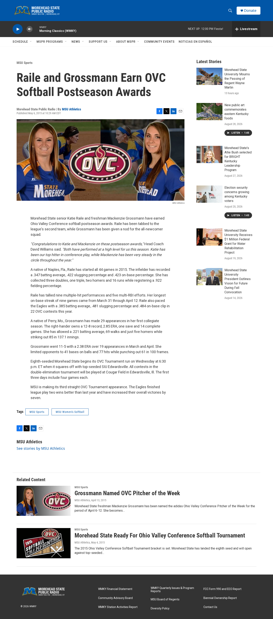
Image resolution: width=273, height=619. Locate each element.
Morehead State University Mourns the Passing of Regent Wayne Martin (237, 78)
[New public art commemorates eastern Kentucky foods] (209, 111)
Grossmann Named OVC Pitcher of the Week (127, 493)
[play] (17, 29)
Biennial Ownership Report (220, 598)
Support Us (98, 41)
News (76, 41)
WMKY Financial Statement (115, 589)
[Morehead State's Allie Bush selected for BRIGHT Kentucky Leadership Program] (209, 154)
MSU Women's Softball (70, 411)
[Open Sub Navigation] (31, 41)
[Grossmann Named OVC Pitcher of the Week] (44, 501)
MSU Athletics (71, 109)
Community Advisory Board (115, 598)
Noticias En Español (195, 41)
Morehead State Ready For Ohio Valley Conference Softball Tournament (160, 535)
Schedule (20, 41)
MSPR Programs (50, 41)
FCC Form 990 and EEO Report (222, 589)
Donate (250, 10)
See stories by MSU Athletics (41, 448)
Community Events (159, 41)
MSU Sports (25, 63)
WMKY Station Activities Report (117, 607)
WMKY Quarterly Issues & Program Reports (172, 590)
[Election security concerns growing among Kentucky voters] (209, 194)
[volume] (29, 29)
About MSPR (126, 41)
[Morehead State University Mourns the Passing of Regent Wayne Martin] (209, 76)
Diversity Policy (160, 608)
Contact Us (210, 607)
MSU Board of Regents (165, 599)
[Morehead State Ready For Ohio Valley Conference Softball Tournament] (44, 543)
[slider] (36, 29)
